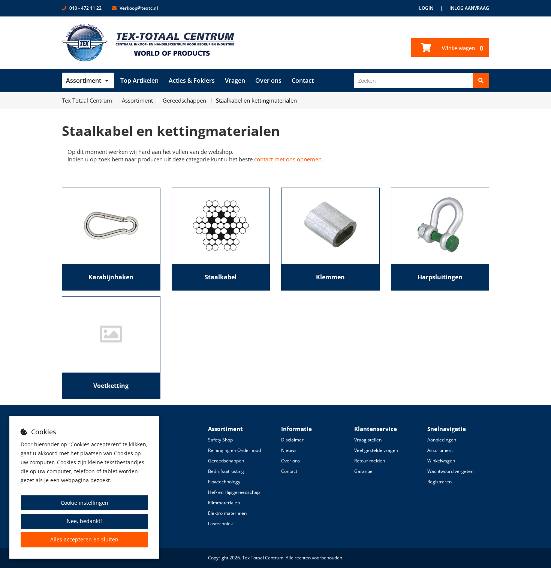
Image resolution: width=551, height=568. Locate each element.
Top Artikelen (139, 80)
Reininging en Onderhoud (234, 450)
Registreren (439, 482)
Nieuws (288, 450)
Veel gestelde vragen (376, 450)
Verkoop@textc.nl (139, 8)
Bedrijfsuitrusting (226, 471)
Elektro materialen (227, 513)
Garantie (363, 471)
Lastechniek (220, 523)
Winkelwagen (461, 48)
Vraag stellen (368, 440)
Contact (303, 80)
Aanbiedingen (441, 440)
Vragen (235, 80)
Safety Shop (220, 440)
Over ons (268, 80)
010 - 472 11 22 (85, 8)
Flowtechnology (224, 482)
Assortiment (83, 80)
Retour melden (369, 461)
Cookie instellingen (84, 502)
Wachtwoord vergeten (450, 471)
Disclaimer (292, 440)
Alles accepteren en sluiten (84, 539)
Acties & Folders (192, 80)
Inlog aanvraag (469, 8)
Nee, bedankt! (84, 521)
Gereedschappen (226, 461)
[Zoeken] (481, 80)
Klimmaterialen (224, 502)
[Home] (148, 42)
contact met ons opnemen (288, 159)
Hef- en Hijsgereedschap (234, 492)
